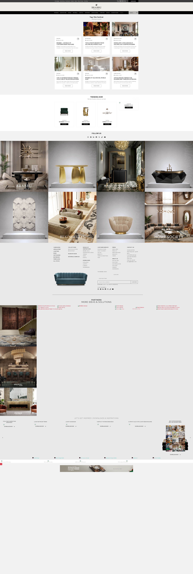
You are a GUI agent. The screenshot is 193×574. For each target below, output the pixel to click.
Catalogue (85, 257)
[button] (137, 110)
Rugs (55, 248)
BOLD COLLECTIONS (73, 244)
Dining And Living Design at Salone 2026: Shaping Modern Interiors (124, 44)
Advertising (62, 1)
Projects (114, 249)
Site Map (86, 1)
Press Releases (116, 247)
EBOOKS (108, 12)
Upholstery (57, 244)
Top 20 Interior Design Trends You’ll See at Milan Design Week (68, 78)
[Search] (136, 12)
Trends (85, 249)
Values (99, 247)
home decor (117, 73)
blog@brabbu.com (131, 256)
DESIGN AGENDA (95, 12)
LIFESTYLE (81, 12)
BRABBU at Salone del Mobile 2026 (95, 78)
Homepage (57, 1)
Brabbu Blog (86, 245)
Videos (114, 250)
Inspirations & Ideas (88, 247)
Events (85, 252)
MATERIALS (75, 12)
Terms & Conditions (103, 250)
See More (64, 119)
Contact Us (130, 242)
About (76, 1)
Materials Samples (74, 251)
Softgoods (57, 250)
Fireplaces (57, 254)
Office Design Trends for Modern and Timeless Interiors (125, 78)
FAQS (99, 252)
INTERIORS (56, 12)
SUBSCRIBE (134, 276)
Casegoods (57, 242)
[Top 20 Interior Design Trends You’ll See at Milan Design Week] (68, 64)
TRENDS (121, 12)
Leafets (85, 258)
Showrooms (115, 263)
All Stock (57, 255)
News (84, 250)
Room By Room (72, 248)
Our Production (116, 258)
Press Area (115, 244)
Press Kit (114, 245)
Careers (114, 262)
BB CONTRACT (71, 245)
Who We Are (115, 255)
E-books (85, 260)
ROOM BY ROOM (114, 12)
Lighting (56, 246)
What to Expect (102, 245)
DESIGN (69, 12)
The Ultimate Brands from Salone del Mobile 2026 (94, 43)
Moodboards (86, 262)
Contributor (67, 1)
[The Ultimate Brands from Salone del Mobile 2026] (96, 29)
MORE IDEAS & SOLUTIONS (96, 297)
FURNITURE (102, 12)
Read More (68, 50)
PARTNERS (96, 295)
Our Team (114, 260)
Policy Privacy (80, 1)
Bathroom (57, 252)
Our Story (115, 257)
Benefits (100, 249)
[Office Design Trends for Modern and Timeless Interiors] (125, 64)
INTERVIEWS (87, 12)
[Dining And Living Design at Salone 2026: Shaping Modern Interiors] (125, 29)
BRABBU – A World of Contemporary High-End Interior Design (65, 44)
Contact (72, 1)
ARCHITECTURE (63, 12)
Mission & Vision (102, 244)
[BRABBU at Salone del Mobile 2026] (96, 65)
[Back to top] (189, 570)
